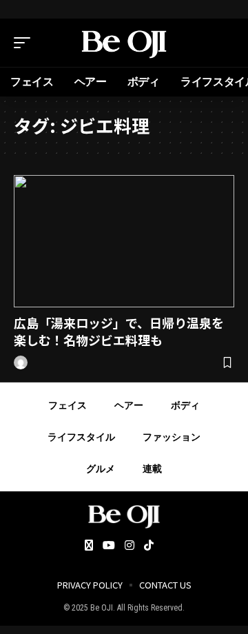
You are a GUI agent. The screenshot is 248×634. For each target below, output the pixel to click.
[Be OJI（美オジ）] (124, 42)
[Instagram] (129, 546)
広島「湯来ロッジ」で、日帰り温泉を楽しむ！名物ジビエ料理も (119, 331)
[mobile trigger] (25, 42)
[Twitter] (89, 546)
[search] (224, 43)
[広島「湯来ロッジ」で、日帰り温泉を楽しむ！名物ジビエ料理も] (124, 241)
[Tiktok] (148, 546)
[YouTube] (109, 546)
